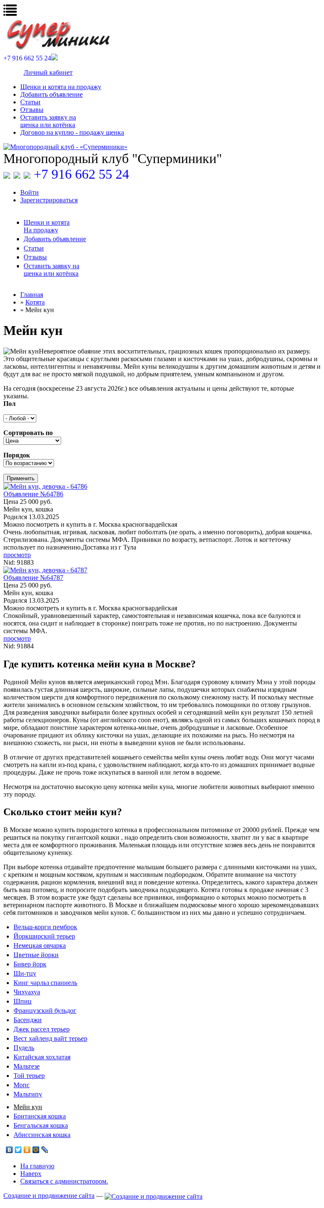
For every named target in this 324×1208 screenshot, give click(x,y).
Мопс (22, 1084)
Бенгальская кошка (41, 1125)
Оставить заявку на (48, 121)
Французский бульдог (45, 1010)
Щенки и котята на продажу (60, 86)
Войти (29, 192)
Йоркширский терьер (44, 936)
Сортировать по (28, 432)
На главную (37, 1166)
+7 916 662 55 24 (81, 174)
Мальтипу (28, 1094)
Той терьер (29, 1075)
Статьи (30, 102)
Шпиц (23, 1001)
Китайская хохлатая (42, 1057)
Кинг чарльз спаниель (45, 982)
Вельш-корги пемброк (45, 926)
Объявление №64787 (33, 577)
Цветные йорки (36, 954)
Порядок (16, 455)
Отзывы (31, 109)
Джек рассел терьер (42, 1029)
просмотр (17, 554)
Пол (9, 403)
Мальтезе (27, 1066)
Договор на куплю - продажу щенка (72, 132)
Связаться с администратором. (64, 1181)
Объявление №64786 (33, 494)
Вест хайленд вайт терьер (50, 1038)
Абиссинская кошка (42, 1134)
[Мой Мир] (36, 1149)
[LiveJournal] (44, 1149)
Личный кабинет (48, 72)
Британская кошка (40, 1116)
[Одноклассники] (27, 1149)
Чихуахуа (27, 992)
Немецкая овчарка (40, 945)
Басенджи (28, 1019)
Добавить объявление (51, 94)
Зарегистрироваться (49, 200)
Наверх (30, 1173)
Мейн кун (28, 1106)
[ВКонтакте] (9, 1149)
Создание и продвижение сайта (48, 1195)
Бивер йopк (30, 964)
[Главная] (162, 147)
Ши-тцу (25, 973)
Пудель (24, 1047)
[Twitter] (18, 1149)
